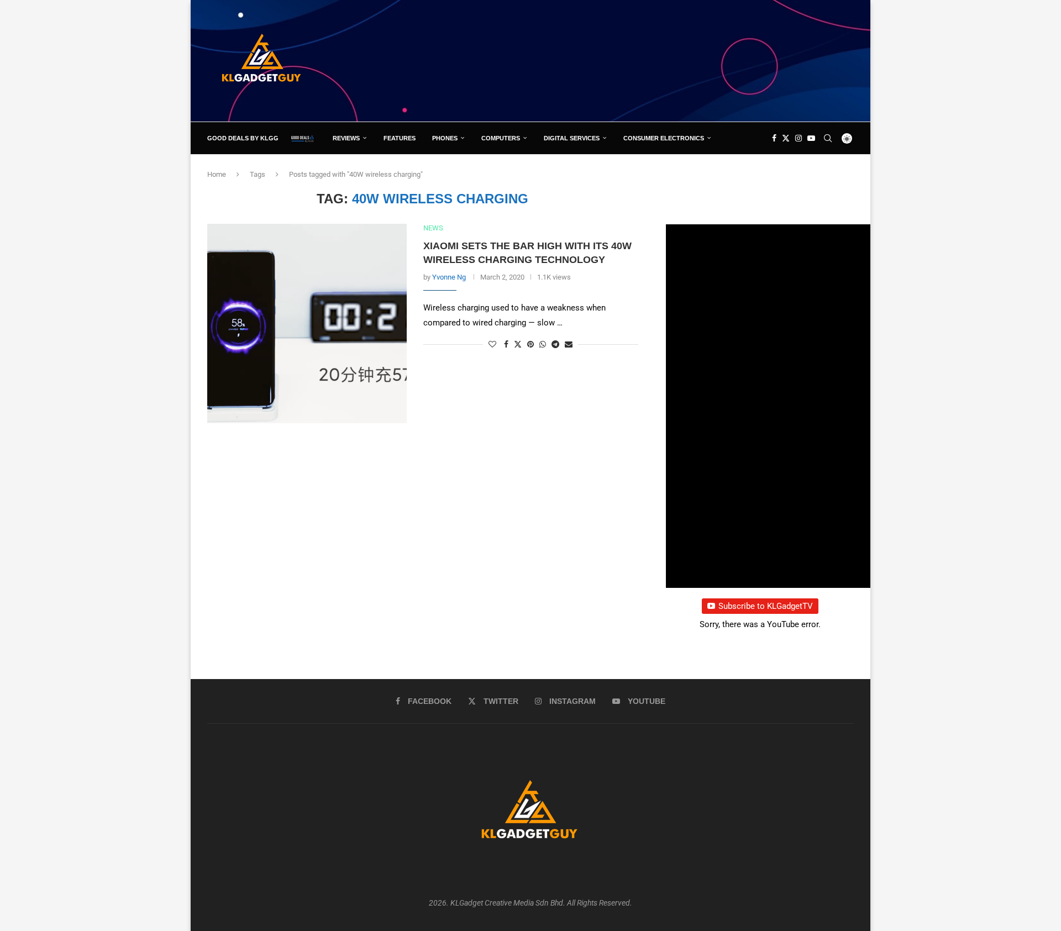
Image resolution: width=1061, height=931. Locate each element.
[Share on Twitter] (518, 344)
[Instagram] (798, 138)
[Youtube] (811, 138)
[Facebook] (774, 138)
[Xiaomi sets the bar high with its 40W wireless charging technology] (307, 323)
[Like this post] (492, 344)
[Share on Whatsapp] (542, 344)
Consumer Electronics (663, 138)
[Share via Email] (568, 344)
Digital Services (572, 138)
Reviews (346, 138)
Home (216, 174)
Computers (500, 138)
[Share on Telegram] (555, 344)
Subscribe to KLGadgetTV (765, 606)
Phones (445, 138)
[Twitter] (786, 138)
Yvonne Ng (449, 277)
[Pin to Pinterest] (530, 344)
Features (400, 138)
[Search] (827, 138)
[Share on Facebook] (506, 344)
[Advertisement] (652, 60)
